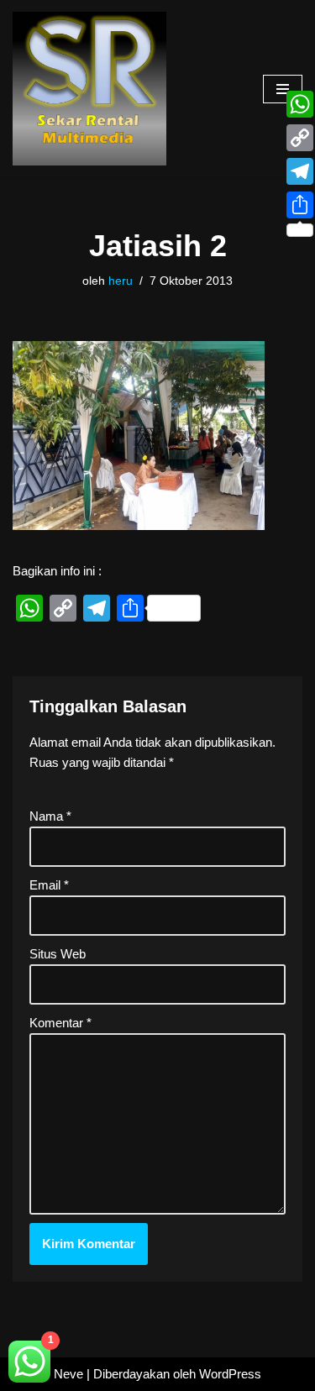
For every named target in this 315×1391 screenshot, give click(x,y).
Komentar (60, 1023)
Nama (50, 816)
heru (120, 281)
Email (49, 885)
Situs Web (57, 954)
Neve (68, 1374)
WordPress (230, 1374)
